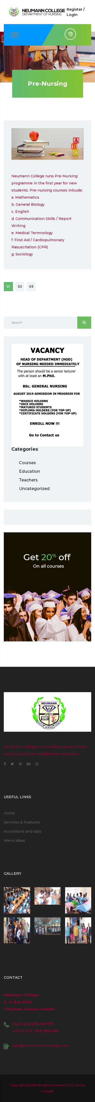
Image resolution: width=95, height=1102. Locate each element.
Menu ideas (14, 840)
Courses (27, 462)
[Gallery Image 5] (47, 930)
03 (31, 286)
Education (29, 471)
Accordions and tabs (22, 831)
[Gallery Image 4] (17, 930)
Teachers (28, 480)
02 (20, 286)
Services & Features (22, 822)
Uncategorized (34, 488)
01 (8, 286)
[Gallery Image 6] (78, 930)
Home (9, 813)
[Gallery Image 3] (78, 900)
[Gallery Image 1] (17, 900)
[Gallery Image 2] (47, 900)
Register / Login (76, 12)
